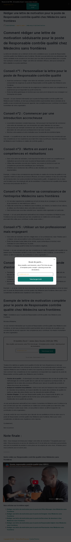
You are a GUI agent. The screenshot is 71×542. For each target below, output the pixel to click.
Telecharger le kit (36, 279)
